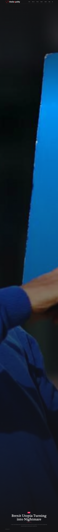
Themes (37, 1)
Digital (49, 1)
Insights (46, 1)
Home (29, 1)
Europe (29, 512)
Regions (42, 1)
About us (33, 1)
